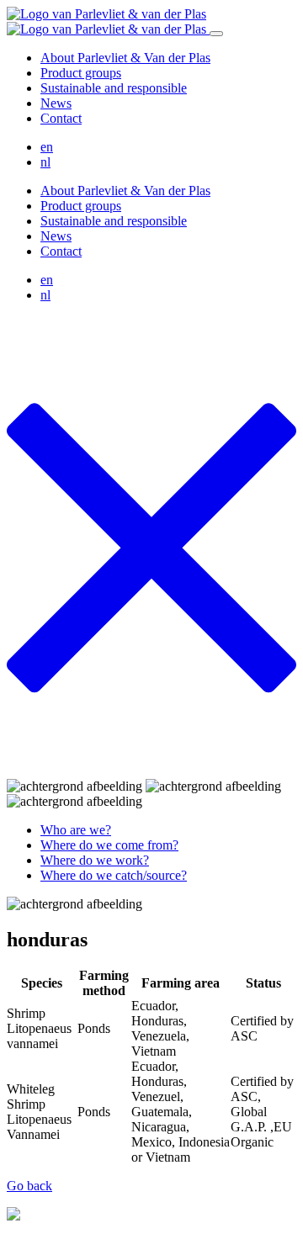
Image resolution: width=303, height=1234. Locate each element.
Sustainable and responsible (113, 88)
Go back (29, 1185)
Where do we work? (94, 860)
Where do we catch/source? (113, 875)
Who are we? (75, 830)
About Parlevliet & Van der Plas (125, 57)
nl (45, 162)
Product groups (80, 73)
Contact (61, 118)
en (46, 147)
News (56, 103)
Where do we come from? (109, 845)
